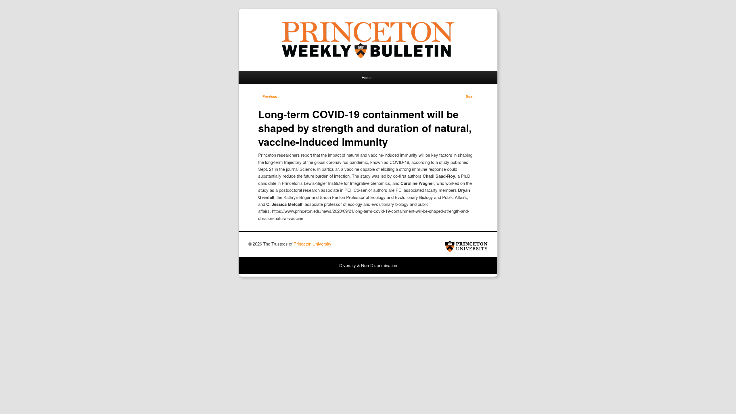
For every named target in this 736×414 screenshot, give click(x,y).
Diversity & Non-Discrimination (368, 265)
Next (472, 96)
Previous (267, 96)
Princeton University (466, 246)
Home (366, 77)
